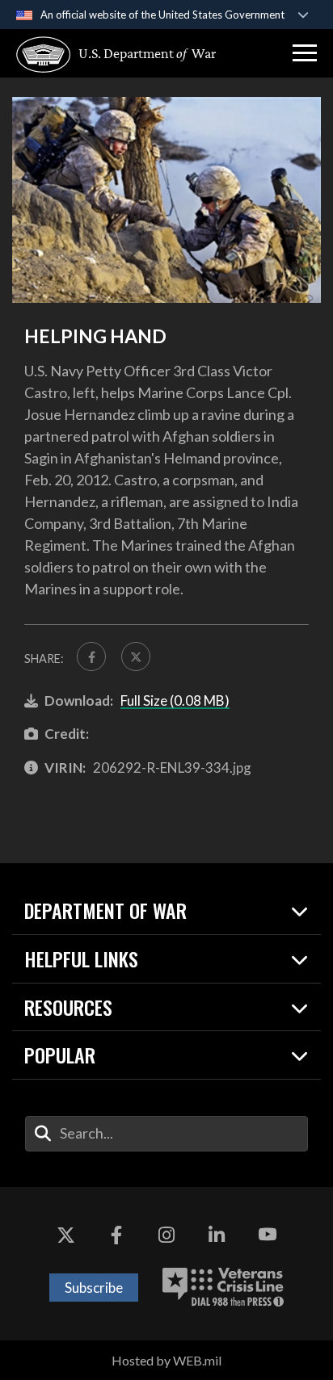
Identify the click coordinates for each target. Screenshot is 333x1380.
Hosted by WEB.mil (166, 1360)
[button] (305, 53)
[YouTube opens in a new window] (267, 1235)
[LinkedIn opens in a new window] (216, 1235)
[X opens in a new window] (65, 1235)
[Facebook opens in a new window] (116, 1235)
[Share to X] (135, 656)
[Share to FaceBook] (91, 656)
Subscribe (94, 1287)
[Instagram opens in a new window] (166, 1235)
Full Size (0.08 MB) (175, 700)
